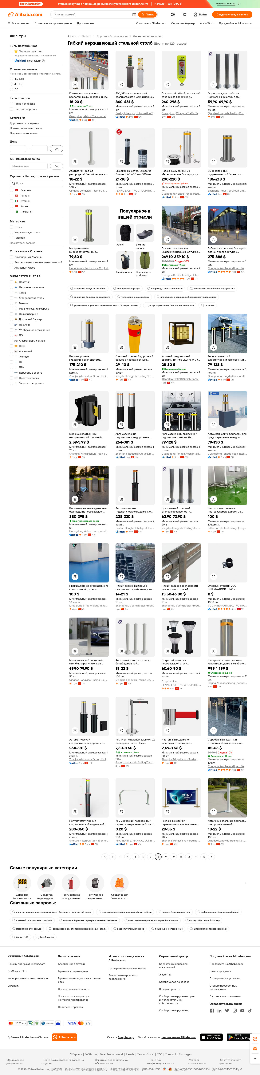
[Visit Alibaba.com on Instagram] (234, 1010)
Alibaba (72, 36)
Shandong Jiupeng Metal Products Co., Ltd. (135, 605)
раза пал (210, 305)
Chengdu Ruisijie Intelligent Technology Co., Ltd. (181, 275)
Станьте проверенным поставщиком (224, 987)
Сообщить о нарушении (173, 1010)
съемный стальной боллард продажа (214, 288)
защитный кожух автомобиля (90, 288)
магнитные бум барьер (28, 928)
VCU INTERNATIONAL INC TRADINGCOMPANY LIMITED (227, 605)
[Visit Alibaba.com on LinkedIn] (219, 1010)
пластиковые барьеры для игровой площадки (153, 920)
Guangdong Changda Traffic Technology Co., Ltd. (181, 113)
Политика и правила (70, 1006)
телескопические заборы (135, 297)
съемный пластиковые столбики (34, 920)
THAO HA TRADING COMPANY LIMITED (181, 379)
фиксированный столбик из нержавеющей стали (79, 928)
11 (181, 856)
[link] (255, 1039)
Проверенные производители (127, 968)
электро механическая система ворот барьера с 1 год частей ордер (53, 912)
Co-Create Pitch (17, 971)
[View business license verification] (164, 1069)
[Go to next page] (211, 856)
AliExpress (76, 1054)
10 (173, 856)
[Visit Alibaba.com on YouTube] (242, 1010)
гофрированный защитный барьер (220, 912)
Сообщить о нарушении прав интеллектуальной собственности (177, 1000)
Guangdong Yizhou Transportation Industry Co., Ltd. (89, 116)
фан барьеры (47, 937)
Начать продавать (220, 971)
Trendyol (170, 1054)
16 (204, 856)
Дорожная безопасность (112, 36)
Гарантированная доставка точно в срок (79, 980)
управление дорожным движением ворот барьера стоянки (106, 305)
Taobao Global (145, 1054)
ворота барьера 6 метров (176, 912)
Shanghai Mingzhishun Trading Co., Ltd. (89, 453)
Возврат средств (169, 989)
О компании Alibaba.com (23, 955)
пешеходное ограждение (169, 928)
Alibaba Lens (28, 1037)
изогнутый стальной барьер (204, 920)
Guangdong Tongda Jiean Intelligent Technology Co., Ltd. (227, 376)
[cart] (185, 15)
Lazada (130, 1054)
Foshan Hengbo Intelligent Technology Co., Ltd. (135, 527)
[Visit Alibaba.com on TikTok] (250, 1010)
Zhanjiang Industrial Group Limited (227, 190)
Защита (86, 36)
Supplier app (126, 1037)
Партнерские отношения (225, 996)
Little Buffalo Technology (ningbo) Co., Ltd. (227, 527)
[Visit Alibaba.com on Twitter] (227, 1010)
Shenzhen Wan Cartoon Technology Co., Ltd (89, 840)
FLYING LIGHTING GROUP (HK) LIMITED (135, 190)
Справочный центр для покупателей (173, 965)
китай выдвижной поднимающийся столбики (127, 912)
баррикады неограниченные (167, 288)
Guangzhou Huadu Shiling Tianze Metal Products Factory (135, 762)
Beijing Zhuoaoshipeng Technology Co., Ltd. (227, 682)
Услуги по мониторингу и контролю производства (73, 998)
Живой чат (165, 974)
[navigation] (36, 447)
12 (188, 856)
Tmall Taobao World (111, 1054)
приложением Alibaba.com (179, 1037)
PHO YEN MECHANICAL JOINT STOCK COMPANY (135, 840)
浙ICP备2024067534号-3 (227, 1069)
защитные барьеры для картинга (92, 297)
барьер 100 (22, 937)
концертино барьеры (128, 288)
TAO (159, 1054)
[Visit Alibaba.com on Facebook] (212, 1010)
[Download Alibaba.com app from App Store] (211, 1037)
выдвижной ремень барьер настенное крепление (90, 920)
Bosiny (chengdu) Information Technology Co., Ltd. (135, 113)
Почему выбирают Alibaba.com (26, 963)
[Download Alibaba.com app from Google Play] (239, 1037)
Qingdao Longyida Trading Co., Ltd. (227, 113)
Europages (185, 1054)
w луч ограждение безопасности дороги (171, 305)
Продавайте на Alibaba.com (226, 963)
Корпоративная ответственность (28, 978)
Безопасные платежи (71, 963)
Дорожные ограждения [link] (147, 36)
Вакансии (13, 985)
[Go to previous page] (104, 856)
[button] (134, 14)
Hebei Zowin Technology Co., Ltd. (88, 268)
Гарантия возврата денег (73, 971)
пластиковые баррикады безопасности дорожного (188, 297)
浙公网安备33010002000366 (192, 1069)
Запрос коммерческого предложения (122, 977)
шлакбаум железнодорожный (210, 928)
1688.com (91, 1054)
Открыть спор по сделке (174, 981)
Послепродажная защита (73, 989)
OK (56, 148)
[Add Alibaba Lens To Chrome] (64, 1037)
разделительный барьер (130, 928)
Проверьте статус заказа (225, 978)
